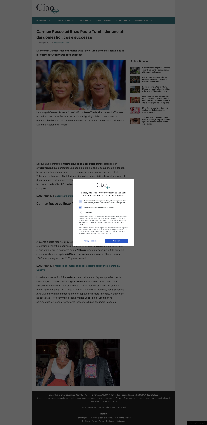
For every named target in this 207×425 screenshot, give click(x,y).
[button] (103, 212)
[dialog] (103, 212)
